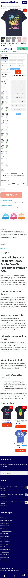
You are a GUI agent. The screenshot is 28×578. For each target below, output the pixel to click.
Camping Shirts (5, 525)
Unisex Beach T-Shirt (19, 235)
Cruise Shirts (5, 528)
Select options (7, 425)
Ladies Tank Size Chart (19, 90)
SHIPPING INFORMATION (6, 200)
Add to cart (11, 195)
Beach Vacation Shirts (13, 6)
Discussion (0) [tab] (3, 248)
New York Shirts (5, 546)
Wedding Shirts (5, 557)
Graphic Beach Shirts (7, 232)
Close (18, 113)
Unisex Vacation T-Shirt (12, 237)
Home (4, 6)
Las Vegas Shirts (6, 541)
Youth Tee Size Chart (19, 97)
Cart (21, 575)
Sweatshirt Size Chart (19, 109)
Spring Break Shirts (6, 549)
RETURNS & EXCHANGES (6, 205)
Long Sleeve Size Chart (19, 105)
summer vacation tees (8, 234)
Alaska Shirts (5, 518)
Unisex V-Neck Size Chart (19, 86)
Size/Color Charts (15, 69)
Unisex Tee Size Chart (19, 82)
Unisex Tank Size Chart (19, 94)
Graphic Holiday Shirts (16, 232)
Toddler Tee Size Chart (19, 101)
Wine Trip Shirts (5, 560)
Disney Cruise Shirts (6, 531)
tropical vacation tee (10, 235)
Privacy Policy (3, 570)
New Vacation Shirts (19, 231)
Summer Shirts (5, 552)
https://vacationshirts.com (14, 570)
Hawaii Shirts (5, 539)
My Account (4, 575)
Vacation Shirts (5, 554)
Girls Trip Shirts (5, 536)
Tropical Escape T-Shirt (18, 234)
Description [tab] (3, 244)
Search (14, 575)
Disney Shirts (5, 533)
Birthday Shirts (5, 523)
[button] (25, 11)
